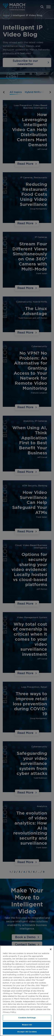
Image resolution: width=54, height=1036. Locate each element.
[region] (27, 991)
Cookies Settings (27, 1018)
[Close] (51, 949)
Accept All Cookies (27, 1032)
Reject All (27, 1025)
